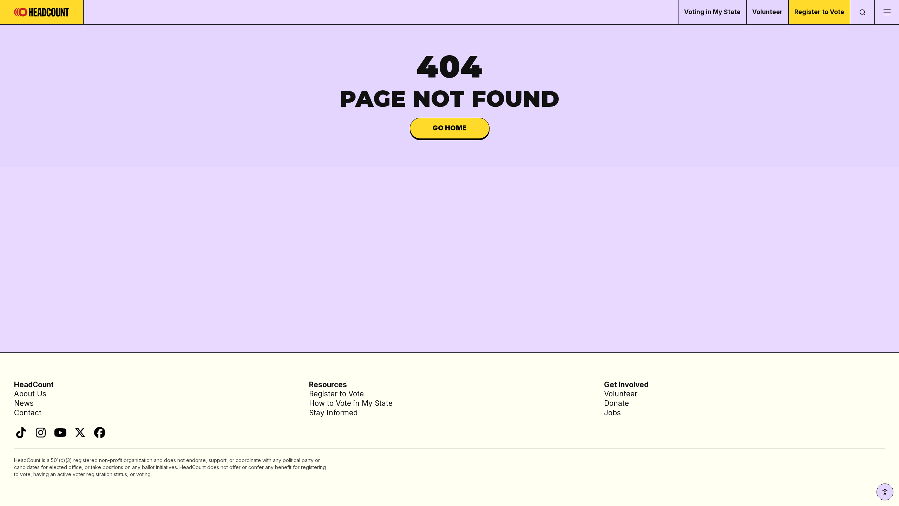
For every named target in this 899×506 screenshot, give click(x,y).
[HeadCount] (42, 12)
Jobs (612, 412)
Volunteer (767, 11)
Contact (27, 412)
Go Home (450, 128)
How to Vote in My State (351, 403)
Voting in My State (712, 11)
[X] (80, 433)
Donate (616, 403)
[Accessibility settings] (885, 492)
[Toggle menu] (886, 12)
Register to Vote (819, 11)
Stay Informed (333, 412)
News (24, 403)
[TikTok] (21, 433)
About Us (30, 393)
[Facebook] (100, 433)
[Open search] (862, 12)
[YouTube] (60, 433)
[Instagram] (41, 433)
